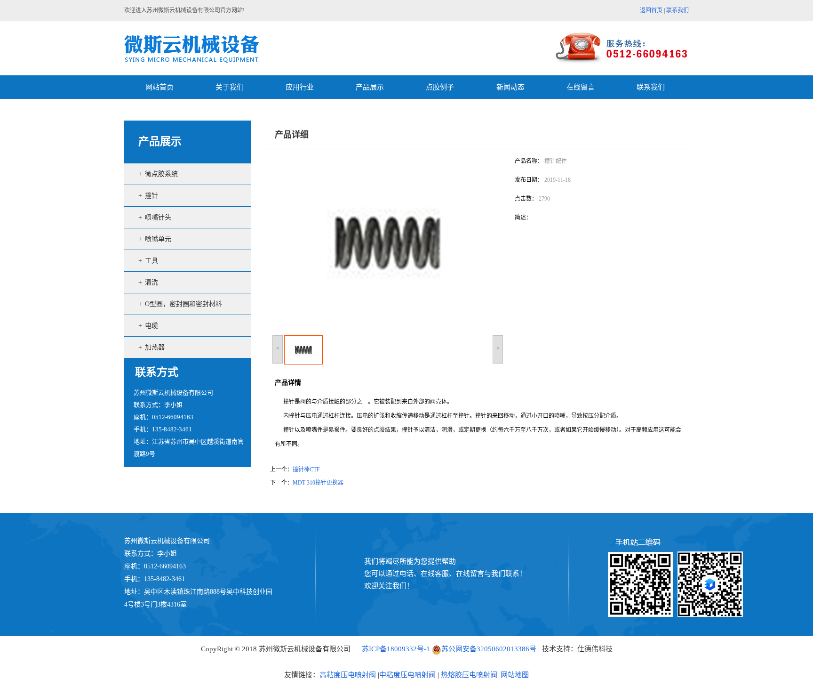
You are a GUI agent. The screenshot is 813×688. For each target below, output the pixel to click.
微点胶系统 (161, 174)
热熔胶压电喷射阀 (468, 675)
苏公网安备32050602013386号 (488, 649)
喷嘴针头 (158, 217)
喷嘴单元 (158, 239)
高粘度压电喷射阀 (347, 675)
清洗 (151, 282)
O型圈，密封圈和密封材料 (183, 304)
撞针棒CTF (306, 469)
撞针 (151, 195)
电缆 (151, 325)
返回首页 (651, 10)
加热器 (155, 347)
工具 (151, 260)
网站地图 (515, 675)
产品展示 (160, 141)
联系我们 (677, 10)
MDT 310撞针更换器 (318, 482)
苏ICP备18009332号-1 (396, 649)
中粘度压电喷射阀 (407, 675)
